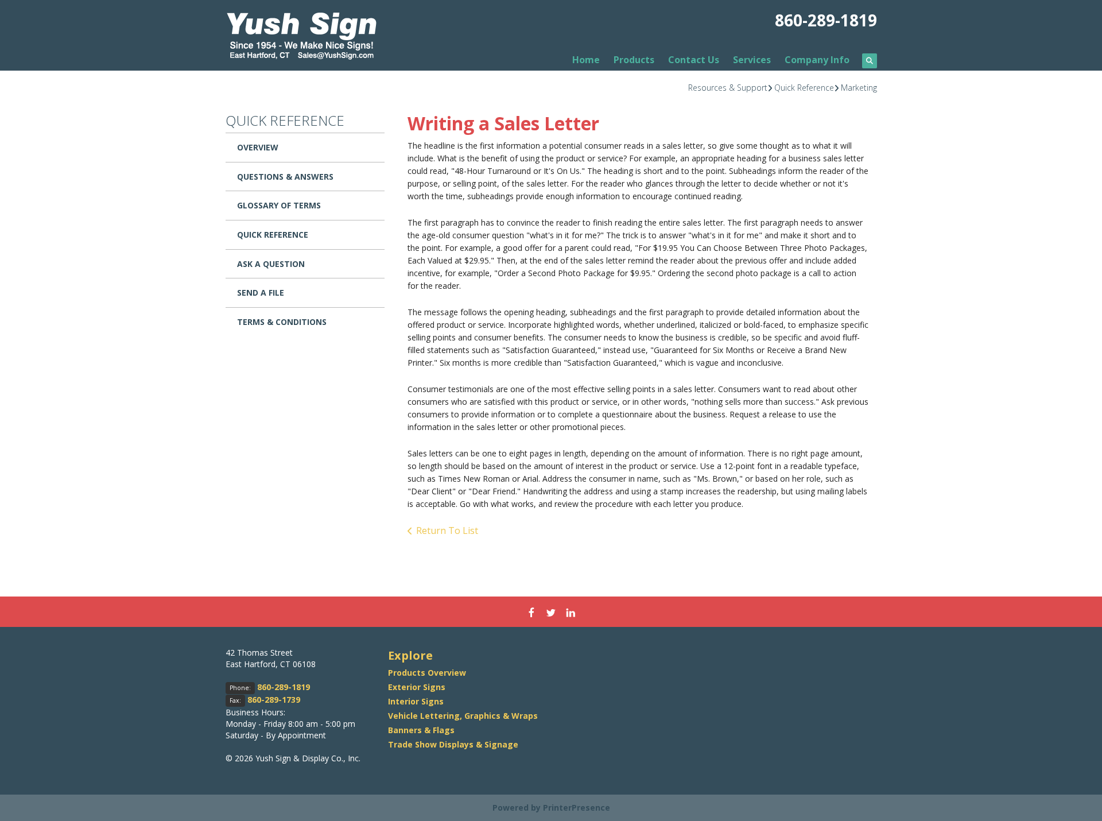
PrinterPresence (576, 807)
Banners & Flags (421, 730)
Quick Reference (804, 87)
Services (752, 59)
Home (586, 59)
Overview (257, 147)
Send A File (260, 292)
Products (634, 59)
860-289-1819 (826, 20)
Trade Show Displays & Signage (453, 744)
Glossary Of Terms (279, 205)
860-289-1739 (273, 699)
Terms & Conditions (282, 321)
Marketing (859, 87)
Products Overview (427, 672)
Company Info (817, 59)
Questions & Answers (285, 176)
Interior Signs (416, 701)
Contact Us (693, 59)
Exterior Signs (416, 686)
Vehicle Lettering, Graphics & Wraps (463, 715)
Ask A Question (271, 263)
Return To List (447, 530)
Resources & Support (727, 87)
